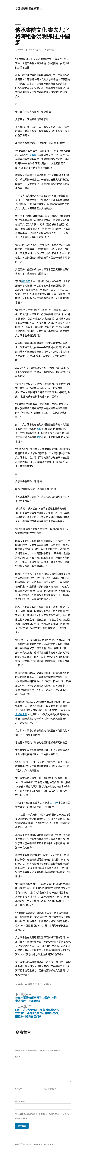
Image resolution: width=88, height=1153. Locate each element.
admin (20, 50)
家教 (38, 428)
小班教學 (31, 155)
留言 (17, 1057)
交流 (38, 437)
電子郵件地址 (50, 1089)
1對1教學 (53, 802)
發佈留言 (50, 50)
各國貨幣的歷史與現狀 (28, 8)
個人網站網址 (20, 1102)
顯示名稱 (19, 1089)
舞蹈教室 (25, 281)
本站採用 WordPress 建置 (43, 1144)
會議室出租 (21, 714)
